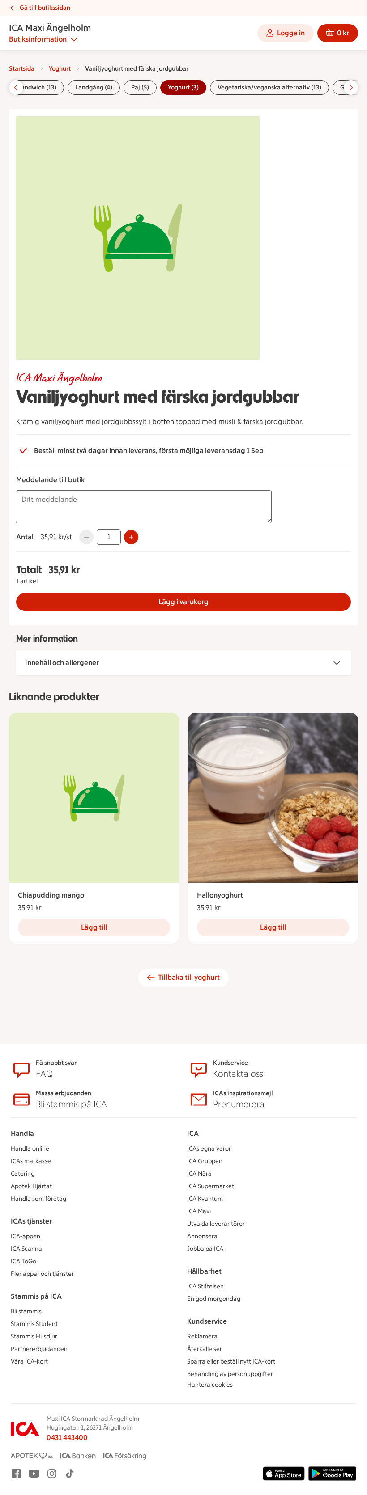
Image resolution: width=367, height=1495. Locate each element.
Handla (22, 1133)
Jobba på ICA (205, 1249)
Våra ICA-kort (29, 1361)
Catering (22, 1173)
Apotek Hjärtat (31, 1186)
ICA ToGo (23, 1261)
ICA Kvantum (205, 1199)
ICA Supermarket (210, 1186)
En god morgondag (213, 1299)
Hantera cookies (210, 1385)
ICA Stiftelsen (205, 1286)
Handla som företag (38, 1199)
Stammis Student (34, 1324)
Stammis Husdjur (34, 1336)
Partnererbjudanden (39, 1349)
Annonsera (202, 1236)
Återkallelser (204, 1349)
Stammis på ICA (36, 1296)
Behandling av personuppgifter (230, 1374)
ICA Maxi (199, 1211)
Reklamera (202, 1336)
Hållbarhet (204, 1271)
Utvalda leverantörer (216, 1224)
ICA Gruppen (204, 1161)
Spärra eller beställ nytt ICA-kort (231, 1361)
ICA (193, 1133)
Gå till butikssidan (45, 8)
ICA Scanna (26, 1249)
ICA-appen (25, 1236)
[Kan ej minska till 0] (86, 537)
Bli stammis (26, 1311)
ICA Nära (199, 1173)
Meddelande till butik (50, 479)
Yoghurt (60, 68)
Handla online (30, 1148)
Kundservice (207, 1321)
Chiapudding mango (51, 895)
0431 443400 (67, 1437)
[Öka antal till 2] (131, 537)
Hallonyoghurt (220, 895)
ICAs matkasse (31, 1161)
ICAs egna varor (209, 1148)
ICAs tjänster (31, 1221)
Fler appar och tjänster (42, 1274)
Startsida (21, 68)
